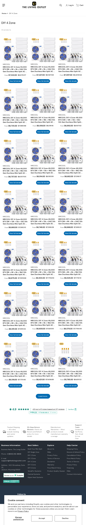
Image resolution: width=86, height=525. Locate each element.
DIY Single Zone (33, 452)
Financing (70, 468)
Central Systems (34, 474)
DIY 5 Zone (32, 465)
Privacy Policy (23, 511)
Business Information (10, 445)
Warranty (50, 465)
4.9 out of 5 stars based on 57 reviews (48, 409)
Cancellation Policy (74, 455)
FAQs (49, 452)
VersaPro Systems (34, 471)
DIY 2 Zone (32, 455)
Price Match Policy (54, 468)
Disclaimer (51, 462)
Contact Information (74, 474)
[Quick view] (24, 54)
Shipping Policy (72, 449)
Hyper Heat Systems (35, 477)
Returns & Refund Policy (76, 452)
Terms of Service (53, 458)
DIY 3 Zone (32, 458)
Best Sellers (33, 445)
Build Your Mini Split (35, 449)
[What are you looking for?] (60, 5)
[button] (3, 5)
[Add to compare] (24, 59)
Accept (42, 518)
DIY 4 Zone (32, 462)
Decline (65, 518)
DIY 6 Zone (32, 468)
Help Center (72, 445)
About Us (50, 449)
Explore (50, 445)
